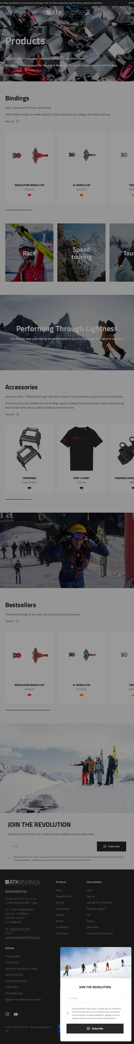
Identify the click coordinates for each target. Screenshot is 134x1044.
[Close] (124, 953)
